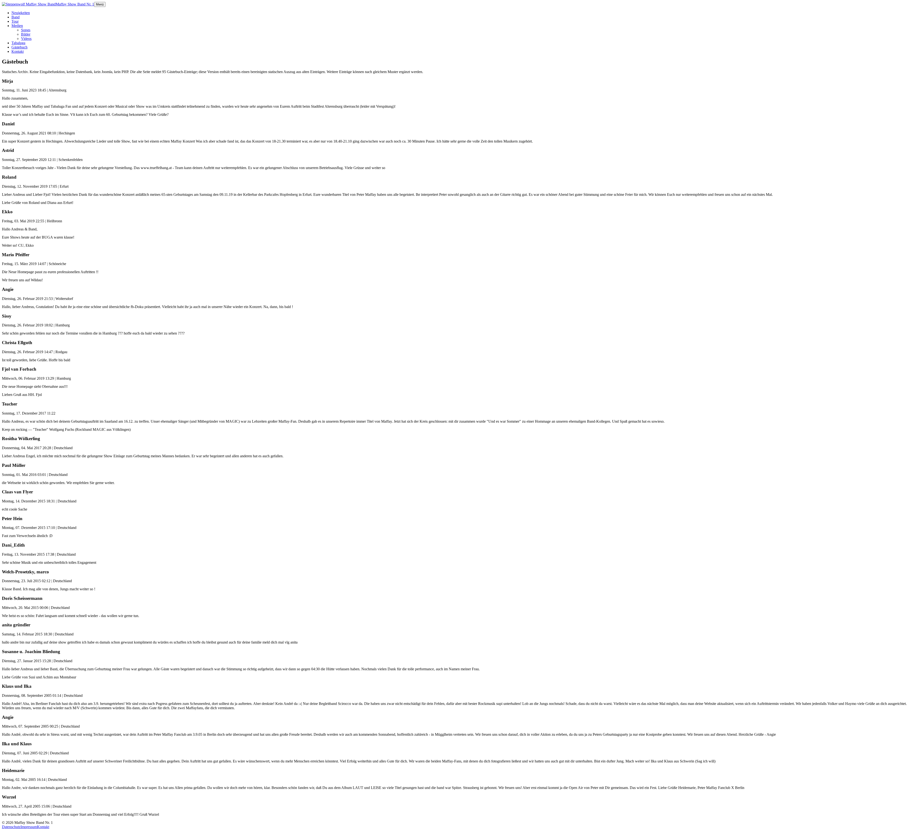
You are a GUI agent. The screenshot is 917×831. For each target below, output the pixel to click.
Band (15, 17)
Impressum (29, 827)
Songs (25, 30)
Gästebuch (19, 47)
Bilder (25, 34)
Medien (17, 26)
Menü (100, 4)
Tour (15, 21)
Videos (26, 39)
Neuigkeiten (20, 13)
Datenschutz (11, 827)
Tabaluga (18, 43)
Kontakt (17, 51)
